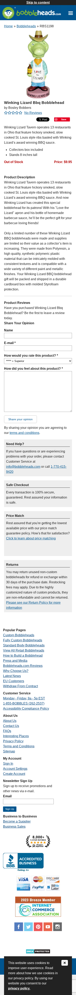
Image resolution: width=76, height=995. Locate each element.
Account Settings (15, 768)
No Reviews (33, 113)
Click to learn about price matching (31, 538)
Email (7, 796)
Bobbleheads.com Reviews (23, 665)
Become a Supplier (17, 821)
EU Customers (13, 681)
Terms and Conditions (18, 746)
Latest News (12, 676)
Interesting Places (16, 736)
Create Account (14, 773)
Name (8, 330)
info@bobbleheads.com (23, 466)
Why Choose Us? (15, 671)
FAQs (7, 731)
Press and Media (15, 660)
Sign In (8, 763)
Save (63, 119)
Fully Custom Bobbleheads (22, 640)
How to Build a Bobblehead (23, 655)
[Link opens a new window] (70, 13)
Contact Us (11, 726)
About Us (9, 721)
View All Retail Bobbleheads (23, 650)
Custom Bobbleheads (18, 635)
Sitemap (9, 751)
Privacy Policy (13, 741)
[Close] (64, 963)
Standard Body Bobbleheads (24, 645)
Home (8, 26)
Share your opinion (20, 419)
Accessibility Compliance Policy (26, 708)
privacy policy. (19, 988)
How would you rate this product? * (31, 355)
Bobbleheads (26, 26)
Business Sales (14, 826)
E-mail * (10, 343)
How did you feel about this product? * (33, 368)
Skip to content (38, 2)
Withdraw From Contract (20, 686)
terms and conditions (24, 433)
